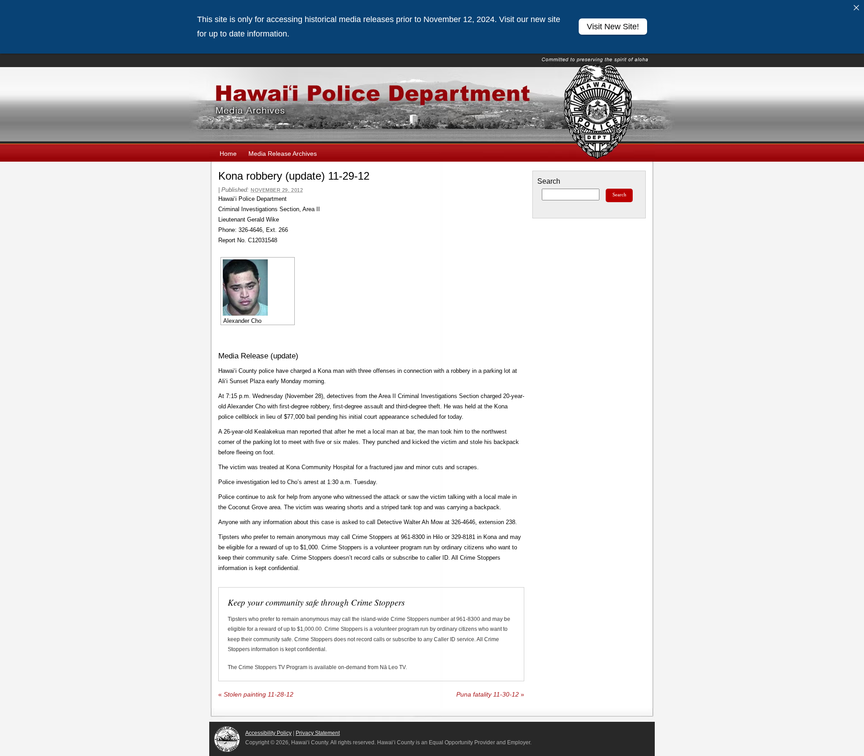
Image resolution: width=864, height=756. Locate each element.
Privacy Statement (318, 733)
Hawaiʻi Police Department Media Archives (432, 105)
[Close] (856, 7)
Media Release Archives (282, 153)
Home (228, 153)
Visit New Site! (613, 26)
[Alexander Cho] (257, 287)
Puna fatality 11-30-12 (490, 694)
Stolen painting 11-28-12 (255, 694)
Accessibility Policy (268, 733)
